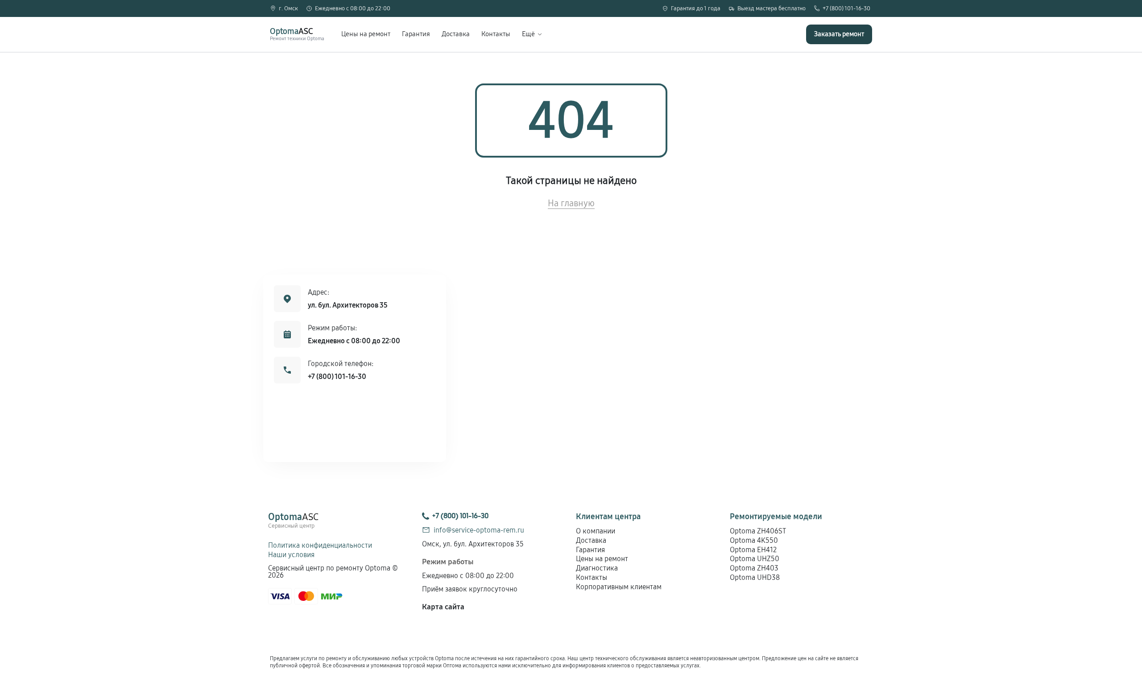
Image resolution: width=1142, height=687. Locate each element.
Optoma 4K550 (754, 540)
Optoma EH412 (753, 549)
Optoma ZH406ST (758, 531)
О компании (595, 531)
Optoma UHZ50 (754, 558)
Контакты (495, 34)
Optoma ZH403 (754, 568)
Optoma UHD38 (755, 577)
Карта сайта (443, 607)
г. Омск (288, 9)
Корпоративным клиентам (619, 587)
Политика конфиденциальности (320, 545)
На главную (571, 203)
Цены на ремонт (365, 34)
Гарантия (416, 34)
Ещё (528, 34)
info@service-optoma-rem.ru (479, 530)
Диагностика (597, 568)
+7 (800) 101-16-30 (846, 9)
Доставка (456, 34)
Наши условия (291, 554)
